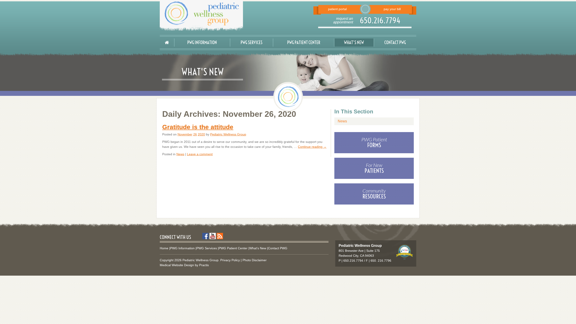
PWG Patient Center (303, 42)
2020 (201, 134)
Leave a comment (200, 154)
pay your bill (392, 9)
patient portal (337, 9)
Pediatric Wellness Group (228, 134)
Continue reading (312, 146)
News (180, 154)
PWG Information (202, 42)
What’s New (354, 42)
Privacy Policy (230, 260)
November (185, 134)
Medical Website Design (177, 265)
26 (195, 134)
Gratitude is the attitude (197, 127)
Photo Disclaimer (255, 260)
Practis (204, 265)
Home (164, 248)
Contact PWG (395, 42)
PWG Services (251, 42)
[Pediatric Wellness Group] (222, 15)
